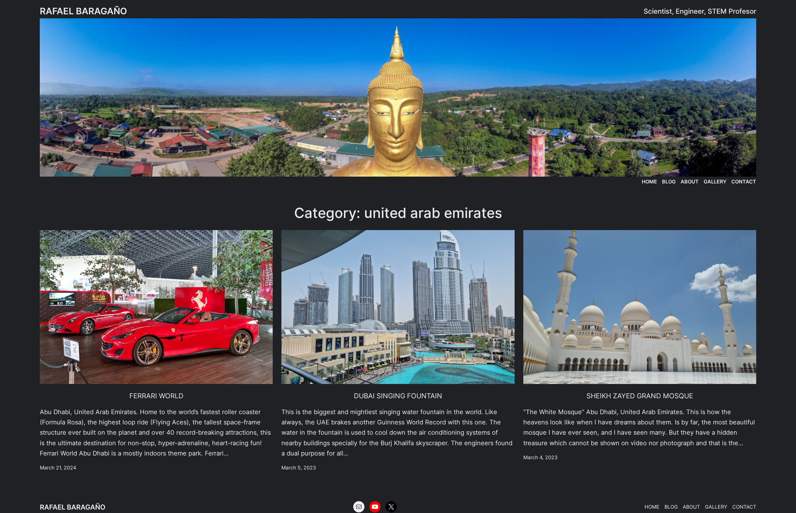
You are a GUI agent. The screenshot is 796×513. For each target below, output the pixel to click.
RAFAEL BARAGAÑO (83, 11)
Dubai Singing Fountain (398, 395)
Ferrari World (156, 395)
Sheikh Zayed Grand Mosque (639, 395)
